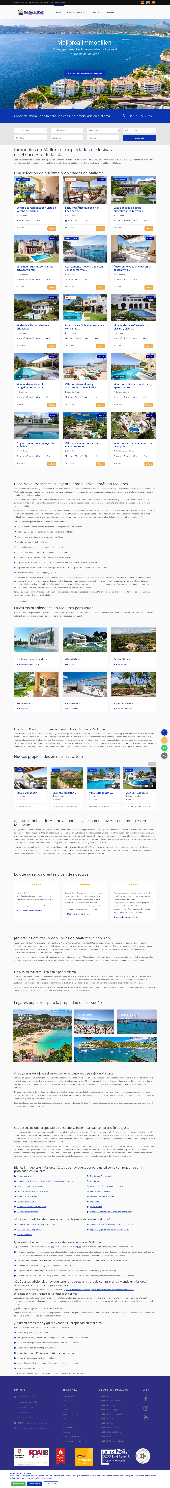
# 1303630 (21, 799)
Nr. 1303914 (118, 286)
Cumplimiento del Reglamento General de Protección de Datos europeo (47, 1181)
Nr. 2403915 (21, 463)
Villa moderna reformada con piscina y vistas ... (131, 327)
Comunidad (95, 1201)
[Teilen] (164, 755)
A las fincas (120, 664)
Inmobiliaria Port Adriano (109, 1427)
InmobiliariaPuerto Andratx (85, 1044)
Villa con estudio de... (138, 793)
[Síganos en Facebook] (145, 1398)
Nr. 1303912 (69, 286)
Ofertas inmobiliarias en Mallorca (85, 73)
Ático (65, 1418)
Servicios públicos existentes (102, 1196)
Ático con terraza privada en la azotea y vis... (132, 268)
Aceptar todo (18, 1484)
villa (52, 1247)
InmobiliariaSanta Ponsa (25, 1016)
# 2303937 (130, 799)
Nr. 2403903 (21, 404)
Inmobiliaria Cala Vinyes (108, 1409)
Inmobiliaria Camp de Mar (109, 1405)
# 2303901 (93, 799)
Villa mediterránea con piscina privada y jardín (35, 268)
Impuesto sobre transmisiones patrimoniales (36, 1224)
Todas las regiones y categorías (75, 1441)
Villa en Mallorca (73, 659)
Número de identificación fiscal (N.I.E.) (33, 1191)
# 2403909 (57, 799)
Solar (65, 1423)
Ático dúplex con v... (28, 793)
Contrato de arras (24, 1176)
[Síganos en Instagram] (145, 1408)
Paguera (22, 796)
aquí (83, 1373)
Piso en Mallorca (24, 703)
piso (79, 1247)
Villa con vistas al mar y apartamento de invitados (81, 386)
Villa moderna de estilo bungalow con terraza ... (31, 386)
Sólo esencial (51, 1484)
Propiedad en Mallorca (124, 703)
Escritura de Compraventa (101, 1176)
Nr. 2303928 (21, 286)
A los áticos (72, 708)
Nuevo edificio (68, 1427)
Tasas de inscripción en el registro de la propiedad (111, 1224)
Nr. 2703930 (118, 404)
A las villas (71, 664)
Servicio (95, 12)
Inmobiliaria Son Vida (107, 1436)
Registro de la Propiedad (27, 1212)
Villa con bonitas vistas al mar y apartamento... (133, 386)
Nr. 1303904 (118, 228)
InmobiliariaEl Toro (128, 1016)
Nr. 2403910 (21, 345)
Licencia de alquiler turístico (74, 1436)
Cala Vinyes (23, 392)
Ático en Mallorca (73, 703)
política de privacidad (43, 1478)
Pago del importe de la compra (30, 1186)
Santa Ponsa (23, 215)
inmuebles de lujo (89, 160)
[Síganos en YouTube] (145, 1417)
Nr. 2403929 (69, 463)
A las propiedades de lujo (29, 664)
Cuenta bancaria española (28, 1196)
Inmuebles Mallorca (76, 12)
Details (52, 228)
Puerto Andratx (97, 796)
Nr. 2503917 (118, 463)
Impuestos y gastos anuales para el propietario (109, 1229)
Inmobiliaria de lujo (70, 1396)
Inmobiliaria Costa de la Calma (111, 1414)
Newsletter (61, 2)
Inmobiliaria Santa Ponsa (109, 1396)
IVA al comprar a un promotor (29, 1229)
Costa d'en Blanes (73, 392)
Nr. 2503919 (118, 345)
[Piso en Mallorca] (36, 684)
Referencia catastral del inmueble (31, 1206)
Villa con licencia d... (101, 793)
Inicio (59, 12)
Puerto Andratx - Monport (125, 451)
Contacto (110, 12)
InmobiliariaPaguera (85, 1016)
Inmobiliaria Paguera (107, 1423)
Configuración (34, 1484)
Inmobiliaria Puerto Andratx (110, 1400)
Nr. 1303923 (21, 228)
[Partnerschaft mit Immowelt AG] (84, 1457)
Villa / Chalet (68, 1400)
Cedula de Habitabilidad (100, 1191)
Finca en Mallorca (122, 659)
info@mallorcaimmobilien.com (42, 2)
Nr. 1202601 (69, 228)
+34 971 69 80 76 (21, 2)
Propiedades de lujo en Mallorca (32, 659)
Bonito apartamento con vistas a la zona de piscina (36, 209)
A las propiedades (123, 708)
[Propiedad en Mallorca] (133, 684)
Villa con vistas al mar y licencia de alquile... (133, 444)
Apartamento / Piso (70, 1414)
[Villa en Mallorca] (85, 639)
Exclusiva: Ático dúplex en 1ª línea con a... (82, 209)
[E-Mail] (164, 740)
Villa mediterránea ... (64, 793)
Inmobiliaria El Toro (107, 1418)
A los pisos (23, 708)
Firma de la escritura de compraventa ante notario (111, 1212)
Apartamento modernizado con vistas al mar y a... (84, 268)
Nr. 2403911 (69, 345)
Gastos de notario (24, 1234)
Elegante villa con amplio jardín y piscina (36, 444)
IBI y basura (95, 1181)
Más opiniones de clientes (30, 910)
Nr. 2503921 (69, 404)
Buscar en (140, 138)
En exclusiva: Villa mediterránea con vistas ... (84, 327)
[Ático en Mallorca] (85, 684)
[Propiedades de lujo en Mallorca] (36, 639)
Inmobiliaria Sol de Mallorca (110, 1432)
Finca (65, 1409)
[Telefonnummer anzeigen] (164, 732)
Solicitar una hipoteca (26, 1201)
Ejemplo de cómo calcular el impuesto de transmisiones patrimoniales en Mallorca (99, 1289)
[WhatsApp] (164, 748)
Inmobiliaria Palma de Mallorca (111, 1441)
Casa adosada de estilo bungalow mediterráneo (128, 209)
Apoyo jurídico (96, 1206)
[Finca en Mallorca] (133, 639)
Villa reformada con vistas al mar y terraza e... (82, 444)
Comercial (67, 1432)
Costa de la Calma (122, 392)
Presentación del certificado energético (106, 1186)
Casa (64, 1405)
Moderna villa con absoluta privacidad (33, 327)
